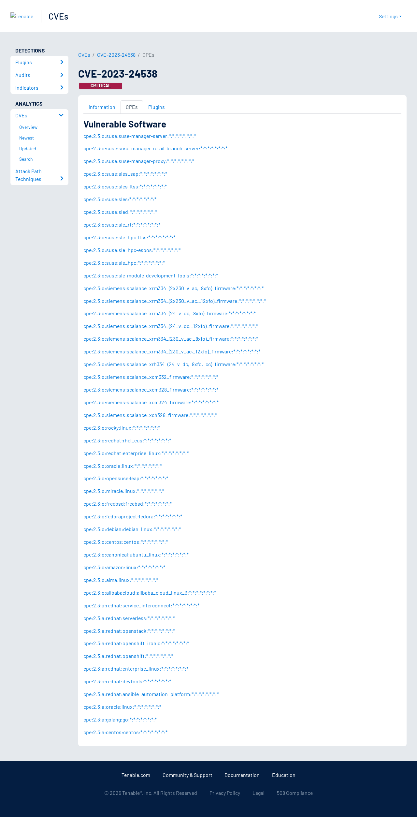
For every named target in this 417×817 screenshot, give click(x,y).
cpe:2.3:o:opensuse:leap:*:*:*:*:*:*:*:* (125, 478)
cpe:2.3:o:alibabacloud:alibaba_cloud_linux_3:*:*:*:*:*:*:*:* (149, 592)
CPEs (132, 107)
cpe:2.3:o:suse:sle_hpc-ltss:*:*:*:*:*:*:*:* (129, 237)
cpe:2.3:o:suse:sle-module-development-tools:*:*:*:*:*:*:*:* (150, 275)
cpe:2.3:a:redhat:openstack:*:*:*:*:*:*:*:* (129, 631)
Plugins (156, 107)
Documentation (242, 775)
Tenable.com (136, 775)
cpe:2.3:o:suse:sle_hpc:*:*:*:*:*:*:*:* (124, 263)
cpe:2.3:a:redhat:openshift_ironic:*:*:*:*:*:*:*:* (136, 643)
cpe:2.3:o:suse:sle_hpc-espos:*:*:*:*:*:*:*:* (131, 250)
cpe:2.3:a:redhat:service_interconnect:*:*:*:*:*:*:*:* (141, 605)
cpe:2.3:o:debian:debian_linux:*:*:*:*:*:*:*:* (132, 529)
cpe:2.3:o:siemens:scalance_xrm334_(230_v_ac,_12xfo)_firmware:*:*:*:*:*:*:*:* (171, 351)
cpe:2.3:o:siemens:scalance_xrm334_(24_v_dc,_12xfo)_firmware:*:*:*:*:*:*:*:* (170, 326)
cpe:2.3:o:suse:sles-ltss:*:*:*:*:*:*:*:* (125, 186)
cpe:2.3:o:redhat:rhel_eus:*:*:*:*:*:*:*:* (127, 440)
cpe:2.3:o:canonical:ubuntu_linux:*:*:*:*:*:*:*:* (136, 554)
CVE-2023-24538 (116, 55)
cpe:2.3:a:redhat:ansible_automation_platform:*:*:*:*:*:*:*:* (151, 694)
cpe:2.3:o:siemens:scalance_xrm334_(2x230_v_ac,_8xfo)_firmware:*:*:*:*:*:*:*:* (173, 288)
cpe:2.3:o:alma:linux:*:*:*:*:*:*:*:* (120, 580)
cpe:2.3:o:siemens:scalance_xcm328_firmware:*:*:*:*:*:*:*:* (150, 389)
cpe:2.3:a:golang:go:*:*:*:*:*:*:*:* (120, 719)
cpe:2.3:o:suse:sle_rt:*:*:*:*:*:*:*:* (121, 224)
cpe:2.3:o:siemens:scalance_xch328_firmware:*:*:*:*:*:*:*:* (150, 415)
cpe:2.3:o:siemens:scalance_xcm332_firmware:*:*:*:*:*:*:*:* (150, 377)
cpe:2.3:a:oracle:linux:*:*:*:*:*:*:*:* (122, 707)
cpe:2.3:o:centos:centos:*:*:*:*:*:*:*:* (125, 542)
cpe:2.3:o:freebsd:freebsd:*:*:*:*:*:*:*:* (127, 503)
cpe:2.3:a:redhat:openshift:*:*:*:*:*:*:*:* (128, 656)
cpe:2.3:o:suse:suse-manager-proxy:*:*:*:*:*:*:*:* (138, 161)
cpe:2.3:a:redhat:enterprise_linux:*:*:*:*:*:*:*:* (135, 668)
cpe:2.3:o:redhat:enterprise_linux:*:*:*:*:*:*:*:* (136, 453)
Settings (388, 16)
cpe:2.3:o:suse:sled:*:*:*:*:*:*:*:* (120, 212)
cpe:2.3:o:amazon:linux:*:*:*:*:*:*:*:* (124, 567)
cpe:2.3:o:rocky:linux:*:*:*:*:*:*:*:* (121, 427)
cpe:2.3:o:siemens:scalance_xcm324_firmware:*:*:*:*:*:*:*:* (151, 402)
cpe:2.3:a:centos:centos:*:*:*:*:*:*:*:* (125, 732)
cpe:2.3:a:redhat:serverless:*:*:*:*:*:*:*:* (129, 618)
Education (283, 775)
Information (102, 107)
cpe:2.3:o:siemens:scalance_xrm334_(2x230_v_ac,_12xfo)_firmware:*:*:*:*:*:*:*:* (174, 301)
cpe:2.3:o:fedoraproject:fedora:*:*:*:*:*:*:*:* (132, 516)
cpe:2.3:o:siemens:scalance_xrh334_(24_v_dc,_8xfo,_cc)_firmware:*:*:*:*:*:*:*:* (173, 364)
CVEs (58, 16)
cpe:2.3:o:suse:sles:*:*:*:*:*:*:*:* (119, 199)
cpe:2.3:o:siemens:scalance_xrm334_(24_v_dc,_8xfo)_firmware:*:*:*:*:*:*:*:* (169, 313)
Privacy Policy (224, 793)
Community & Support (187, 775)
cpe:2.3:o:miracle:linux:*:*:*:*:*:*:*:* (123, 491)
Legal (258, 793)
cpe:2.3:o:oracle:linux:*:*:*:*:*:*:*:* (122, 466)
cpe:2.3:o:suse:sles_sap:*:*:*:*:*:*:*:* (125, 174)
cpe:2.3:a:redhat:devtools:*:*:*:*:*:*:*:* (127, 681)
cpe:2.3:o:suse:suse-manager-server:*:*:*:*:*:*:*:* (139, 136)
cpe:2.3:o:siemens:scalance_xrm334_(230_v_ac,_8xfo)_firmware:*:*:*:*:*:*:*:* (170, 338)
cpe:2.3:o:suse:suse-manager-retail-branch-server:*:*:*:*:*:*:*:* (155, 148)
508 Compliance (295, 793)
